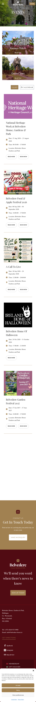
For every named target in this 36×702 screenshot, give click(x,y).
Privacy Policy (21, 699)
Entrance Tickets (18, 48)
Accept (18, 685)
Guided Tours (18, 73)
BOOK (32, 4)
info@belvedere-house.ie (14, 632)
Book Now (18, 52)
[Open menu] (3, 4)
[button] (33, 671)
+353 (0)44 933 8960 (11, 630)
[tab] (14, 87)
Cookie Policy (14, 699)
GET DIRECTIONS (9, 638)
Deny (18, 690)
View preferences (18, 695)
